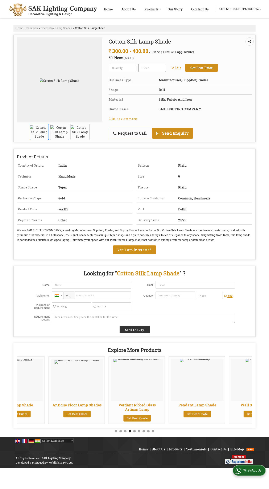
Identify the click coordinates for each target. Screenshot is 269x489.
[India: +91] (57, 295)
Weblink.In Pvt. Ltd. (60, 462)
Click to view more (123, 119)
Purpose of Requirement (42, 306)
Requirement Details (42, 318)
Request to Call (132, 133)
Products (151, 9)
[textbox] (152, 68)
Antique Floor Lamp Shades (47, 405)
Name (46, 285)
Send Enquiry (175, 133)
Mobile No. (43, 295)
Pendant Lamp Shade (168, 405)
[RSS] (250, 449)
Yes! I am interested (134, 249)
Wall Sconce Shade (227, 405)
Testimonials (196, 449)
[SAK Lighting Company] (52, 9)
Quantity (148, 295)
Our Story (175, 9)
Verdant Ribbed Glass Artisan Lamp (107, 407)
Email (150, 285)
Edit (177, 68)
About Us (128, 9)
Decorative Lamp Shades (56, 28)
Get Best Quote (47, 414)
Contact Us (200, 9)
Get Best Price (201, 68)
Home (108, 9)
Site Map (237, 449)
